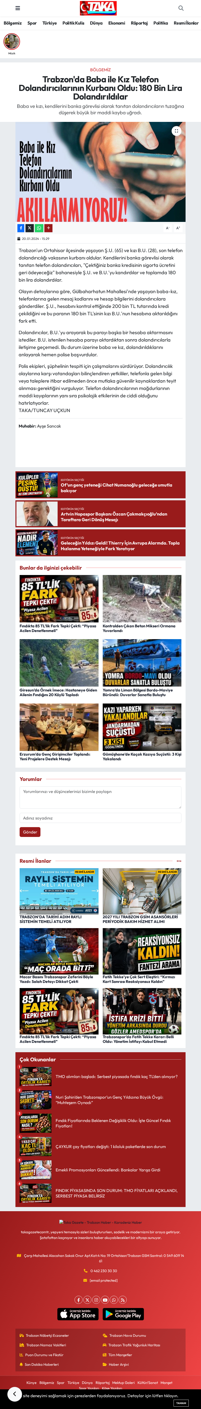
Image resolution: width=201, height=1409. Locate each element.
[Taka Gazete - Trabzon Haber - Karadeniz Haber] (98, 7)
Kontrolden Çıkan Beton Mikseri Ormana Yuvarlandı (139, 628)
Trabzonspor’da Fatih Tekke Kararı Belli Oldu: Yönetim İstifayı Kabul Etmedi (138, 1039)
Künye (31, 1382)
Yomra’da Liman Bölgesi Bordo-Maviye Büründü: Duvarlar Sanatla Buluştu (138, 692)
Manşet (166, 1382)
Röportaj (139, 23)
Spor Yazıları (89, 1388)
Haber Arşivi (119, 1364)
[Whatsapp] (114, 1300)
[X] (87, 1300)
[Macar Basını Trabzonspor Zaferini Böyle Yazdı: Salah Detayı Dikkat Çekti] (59, 950)
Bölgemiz (13, 23)
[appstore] (78, 1314)
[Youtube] (105, 1300)
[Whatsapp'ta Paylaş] (39, 228)
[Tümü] (179, 860)
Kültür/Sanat (148, 1382)
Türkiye (49, 23)
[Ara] (181, 8)
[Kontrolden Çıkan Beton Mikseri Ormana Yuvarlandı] (142, 598)
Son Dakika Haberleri (42, 1364)
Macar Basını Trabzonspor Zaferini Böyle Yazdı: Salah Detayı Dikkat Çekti (56, 979)
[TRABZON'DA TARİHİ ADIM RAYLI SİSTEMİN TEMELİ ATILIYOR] (59, 890)
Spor (32, 23)
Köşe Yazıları (112, 1388)
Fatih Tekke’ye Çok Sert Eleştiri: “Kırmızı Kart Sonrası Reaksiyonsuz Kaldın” (139, 979)
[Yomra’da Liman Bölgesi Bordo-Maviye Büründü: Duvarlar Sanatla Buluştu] (142, 662)
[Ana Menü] (17, 8)
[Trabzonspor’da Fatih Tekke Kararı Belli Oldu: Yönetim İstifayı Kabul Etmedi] (142, 1010)
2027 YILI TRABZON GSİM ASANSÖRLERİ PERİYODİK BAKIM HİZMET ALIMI (140, 919)
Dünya (96, 23)
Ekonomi (116, 23)
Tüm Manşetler (120, 1354)
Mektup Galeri (123, 1382)
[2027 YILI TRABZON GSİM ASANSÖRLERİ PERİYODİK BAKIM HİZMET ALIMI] (142, 890)
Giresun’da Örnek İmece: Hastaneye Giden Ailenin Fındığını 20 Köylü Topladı (58, 692)
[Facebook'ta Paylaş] (20, 228)
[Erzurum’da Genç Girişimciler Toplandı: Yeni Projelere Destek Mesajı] (59, 726)
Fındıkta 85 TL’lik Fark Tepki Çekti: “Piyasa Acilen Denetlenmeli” (58, 628)
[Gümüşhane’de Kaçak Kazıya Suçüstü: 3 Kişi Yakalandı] (142, 726)
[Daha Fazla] (48, 228)
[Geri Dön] (14, 1394)
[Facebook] (79, 1300)
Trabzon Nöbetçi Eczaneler (47, 1335)
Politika (160, 23)
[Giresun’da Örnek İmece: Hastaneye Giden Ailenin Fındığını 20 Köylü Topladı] (59, 662)
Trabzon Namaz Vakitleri (46, 1345)
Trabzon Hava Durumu (127, 1335)
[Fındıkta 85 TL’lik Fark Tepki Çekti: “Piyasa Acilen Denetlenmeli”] (59, 598)
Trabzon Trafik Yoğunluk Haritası (134, 1345)
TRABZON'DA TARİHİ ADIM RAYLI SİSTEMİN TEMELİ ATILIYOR (51, 919)
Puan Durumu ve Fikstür (44, 1354)
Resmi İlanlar (186, 23)
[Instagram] (96, 1300)
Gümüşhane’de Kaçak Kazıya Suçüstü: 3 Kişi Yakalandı (142, 756)
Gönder (30, 831)
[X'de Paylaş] (29, 228)
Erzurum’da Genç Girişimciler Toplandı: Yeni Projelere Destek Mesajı (55, 756)
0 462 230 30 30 (103, 1270)
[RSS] (123, 1300)
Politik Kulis (73, 23)
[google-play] (123, 1314)
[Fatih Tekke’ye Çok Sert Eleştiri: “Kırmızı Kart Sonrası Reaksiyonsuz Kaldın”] (142, 950)
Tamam (181, 1403)
